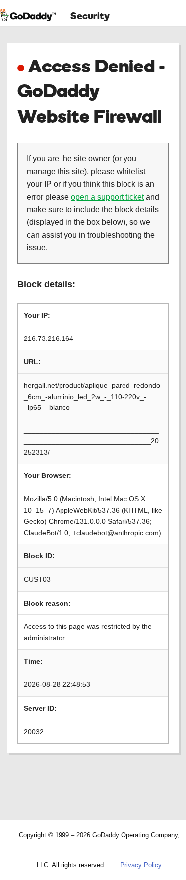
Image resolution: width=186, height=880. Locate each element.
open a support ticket (107, 197)
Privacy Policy (141, 865)
